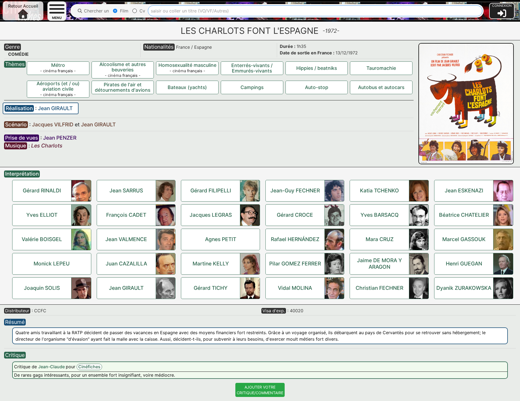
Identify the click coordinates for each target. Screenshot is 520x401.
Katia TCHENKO (379, 190)
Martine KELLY (211, 263)
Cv (141, 11)
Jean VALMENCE (126, 239)
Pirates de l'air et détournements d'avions (122, 87)
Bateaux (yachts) (187, 87)
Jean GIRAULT (55, 108)
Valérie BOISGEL (42, 239)
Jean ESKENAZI (464, 190)
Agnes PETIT (220, 239)
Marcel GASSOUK (464, 239)
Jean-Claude (52, 366)
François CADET (126, 215)
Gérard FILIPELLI (210, 190)
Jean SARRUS (126, 190)
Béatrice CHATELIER (464, 215)
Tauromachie (381, 68)
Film (123, 11)
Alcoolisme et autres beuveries (122, 67)
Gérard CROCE (295, 215)
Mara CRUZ (380, 239)
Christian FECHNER (379, 288)
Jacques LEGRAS (211, 215)
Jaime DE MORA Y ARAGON (379, 263)
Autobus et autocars (381, 87)
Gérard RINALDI (42, 190)
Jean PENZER (59, 137)
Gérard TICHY (210, 288)
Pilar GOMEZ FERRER (295, 263)
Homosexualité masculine (187, 65)
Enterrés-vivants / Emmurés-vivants (251, 68)
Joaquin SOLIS (42, 288)
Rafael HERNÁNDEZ (295, 239)
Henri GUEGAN (464, 263)
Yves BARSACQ (379, 215)
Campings (252, 87)
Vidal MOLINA (295, 288)
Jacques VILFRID (53, 124)
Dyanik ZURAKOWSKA (463, 288)
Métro (58, 65)
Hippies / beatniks (316, 68)
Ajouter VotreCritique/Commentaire (260, 390)
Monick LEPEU (52, 263)
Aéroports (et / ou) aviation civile (58, 86)
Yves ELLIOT (41, 215)
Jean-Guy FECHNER (295, 190)
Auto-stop (316, 87)
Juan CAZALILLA (126, 263)
